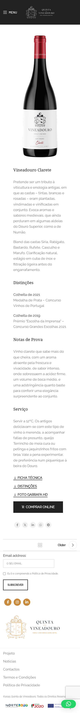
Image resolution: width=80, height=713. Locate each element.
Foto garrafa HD (33, 495)
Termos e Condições (19, 677)
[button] (68, 704)
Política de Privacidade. (45, 573)
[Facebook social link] (17, 525)
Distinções (27, 486)
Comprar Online (40, 507)
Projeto (9, 653)
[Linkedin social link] (33, 525)
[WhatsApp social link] (41, 525)
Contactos (11, 669)
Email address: (14, 555)
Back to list (40, 545)
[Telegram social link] (48, 525)
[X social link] (25, 525)
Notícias (9, 661)
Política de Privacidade (21, 685)
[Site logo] (40, 12)
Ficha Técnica (30, 478)
